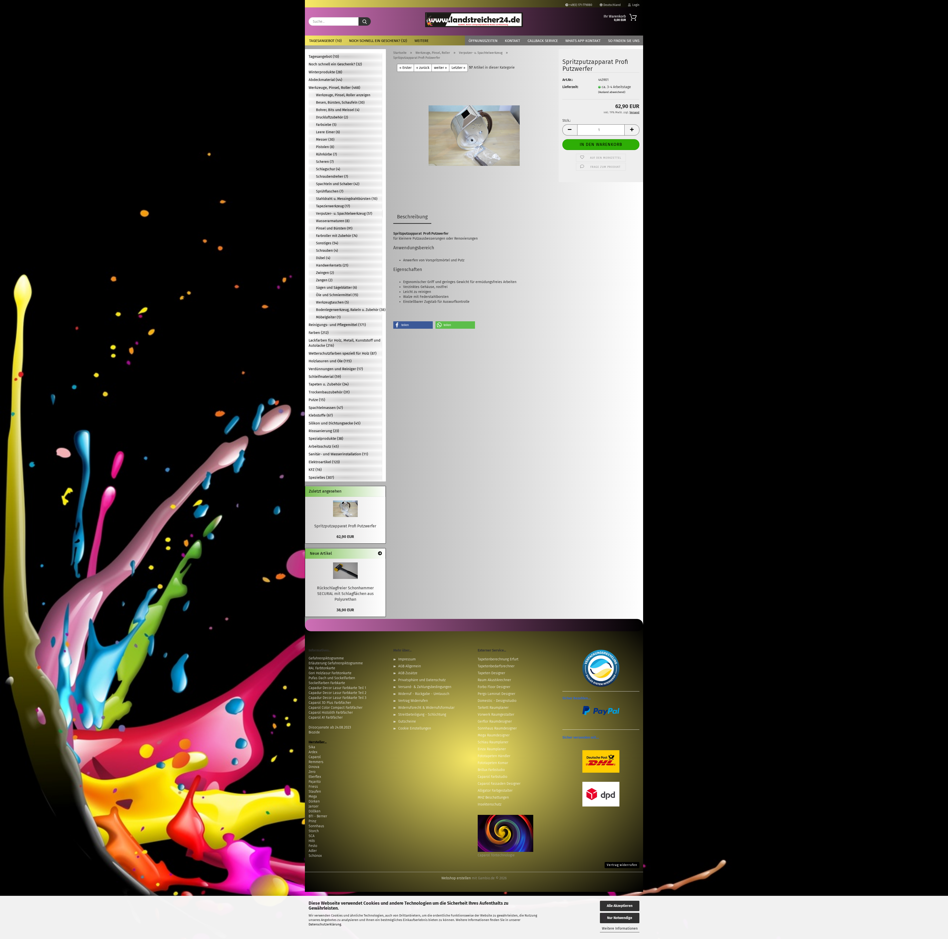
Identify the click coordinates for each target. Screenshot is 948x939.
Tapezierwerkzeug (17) (333, 206)
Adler (313, 851)
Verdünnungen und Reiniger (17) (336, 369)
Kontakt (512, 40)
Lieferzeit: (570, 87)
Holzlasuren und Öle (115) (330, 361)
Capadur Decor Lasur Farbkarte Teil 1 (337, 688)
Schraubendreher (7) (332, 176)
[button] (569, 129)
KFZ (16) (315, 469)
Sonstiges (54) (327, 243)
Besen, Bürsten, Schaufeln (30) (340, 102)
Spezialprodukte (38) (326, 438)
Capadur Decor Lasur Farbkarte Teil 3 (337, 698)
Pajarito (315, 782)
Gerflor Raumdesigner (495, 721)
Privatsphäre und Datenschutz (422, 680)
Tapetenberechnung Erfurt (498, 659)
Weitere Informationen (620, 928)
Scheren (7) (325, 162)
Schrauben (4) (327, 251)
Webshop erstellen (456, 878)
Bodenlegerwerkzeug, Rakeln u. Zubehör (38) (349, 310)
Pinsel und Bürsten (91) (334, 228)
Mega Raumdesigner (494, 735)
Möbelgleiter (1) (328, 317)
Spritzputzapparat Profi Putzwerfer (345, 526)
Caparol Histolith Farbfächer (331, 712)
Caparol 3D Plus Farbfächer (330, 703)
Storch (314, 831)
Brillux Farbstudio (491, 770)
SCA (312, 836)
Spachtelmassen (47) (326, 407)
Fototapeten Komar (493, 763)
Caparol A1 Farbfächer (326, 717)
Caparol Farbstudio (492, 777)
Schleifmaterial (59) (325, 376)
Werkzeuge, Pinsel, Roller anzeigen (343, 95)
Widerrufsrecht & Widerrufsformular (426, 708)
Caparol (315, 757)
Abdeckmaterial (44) (325, 79)
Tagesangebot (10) (325, 40)
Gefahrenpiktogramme (326, 658)
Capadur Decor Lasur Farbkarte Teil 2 (337, 693)
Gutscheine (407, 721)
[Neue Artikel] (380, 553)
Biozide (314, 732)
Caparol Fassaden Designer (499, 784)
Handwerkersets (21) (332, 265)
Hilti (312, 841)
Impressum (407, 659)
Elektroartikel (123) (324, 462)
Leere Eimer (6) (328, 132)
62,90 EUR (345, 536)
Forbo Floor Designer (494, 687)
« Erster (405, 68)
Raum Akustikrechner (494, 680)
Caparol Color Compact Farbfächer (335, 708)
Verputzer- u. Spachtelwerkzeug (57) (344, 213)
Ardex (313, 752)
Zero (312, 772)
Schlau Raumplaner (493, 742)
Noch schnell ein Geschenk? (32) (378, 40)
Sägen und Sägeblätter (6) (336, 288)
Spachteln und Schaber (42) (337, 184)
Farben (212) (319, 332)
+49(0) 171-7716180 (580, 5)
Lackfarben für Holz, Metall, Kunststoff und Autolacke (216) (344, 343)
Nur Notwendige (619, 918)
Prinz (312, 821)
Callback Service (543, 40)
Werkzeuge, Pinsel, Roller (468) (334, 87)
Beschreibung (412, 217)
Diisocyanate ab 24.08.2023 (330, 727)
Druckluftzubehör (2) (332, 117)
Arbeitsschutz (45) (324, 446)
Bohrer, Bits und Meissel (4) (337, 110)
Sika (312, 747)
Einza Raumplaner (492, 749)
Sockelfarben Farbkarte (327, 683)
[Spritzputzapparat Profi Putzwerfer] (474, 133)
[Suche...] (364, 21)
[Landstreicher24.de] (474, 19)
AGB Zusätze (407, 673)
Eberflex (315, 777)
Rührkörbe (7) (326, 154)
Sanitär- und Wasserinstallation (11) (338, 454)
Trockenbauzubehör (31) (329, 392)
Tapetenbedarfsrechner (496, 666)
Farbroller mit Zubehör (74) (336, 236)
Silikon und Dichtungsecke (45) (334, 423)
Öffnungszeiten (483, 40)
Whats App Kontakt (583, 40)
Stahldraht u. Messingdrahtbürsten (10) (346, 199)
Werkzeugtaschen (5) (332, 302)
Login (635, 5)
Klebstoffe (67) (321, 415)
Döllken (314, 811)
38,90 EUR (345, 610)
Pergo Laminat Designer (496, 694)
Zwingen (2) (325, 273)
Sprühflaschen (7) (329, 191)
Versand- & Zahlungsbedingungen (424, 687)
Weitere (422, 40)
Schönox (315, 856)
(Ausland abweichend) (611, 92)
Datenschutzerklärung (325, 924)
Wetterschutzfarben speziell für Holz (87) (342, 353)
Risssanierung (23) (324, 431)
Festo (313, 846)
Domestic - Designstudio (497, 701)
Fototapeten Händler (494, 756)
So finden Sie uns (623, 40)
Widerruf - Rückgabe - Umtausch (423, 694)
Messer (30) (325, 139)
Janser (313, 806)
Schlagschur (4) (328, 169)
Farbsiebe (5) (326, 125)
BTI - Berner (318, 816)
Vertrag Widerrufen (413, 701)
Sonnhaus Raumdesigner (497, 728)
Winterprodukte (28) (325, 72)
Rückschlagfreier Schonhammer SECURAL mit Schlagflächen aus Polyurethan (345, 594)
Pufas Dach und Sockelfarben (332, 678)
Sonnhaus (316, 826)
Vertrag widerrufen (622, 865)
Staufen (315, 791)
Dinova (314, 767)
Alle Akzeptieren (619, 906)
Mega (313, 796)
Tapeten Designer (491, 673)
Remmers (316, 762)
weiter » (440, 68)
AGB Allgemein (409, 666)
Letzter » (458, 68)
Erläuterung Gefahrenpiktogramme (336, 663)
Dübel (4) (323, 258)
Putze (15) (317, 400)
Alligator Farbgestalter (495, 790)
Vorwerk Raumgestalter (496, 714)
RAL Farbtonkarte (322, 668)
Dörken (314, 801)
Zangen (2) (324, 280)
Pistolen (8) (325, 147)
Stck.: (566, 120)
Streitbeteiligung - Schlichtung (422, 714)
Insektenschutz (489, 804)
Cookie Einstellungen (414, 728)
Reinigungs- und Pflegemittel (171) (337, 325)
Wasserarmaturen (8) (333, 221)
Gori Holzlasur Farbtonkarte (330, 673)
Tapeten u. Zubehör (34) (329, 384)
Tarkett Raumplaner (493, 708)
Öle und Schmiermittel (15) (337, 295)
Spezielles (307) (321, 477)
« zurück (422, 68)
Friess (313, 787)
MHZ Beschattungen (493, 797)
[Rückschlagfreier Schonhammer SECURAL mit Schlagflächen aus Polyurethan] (345, 570)
